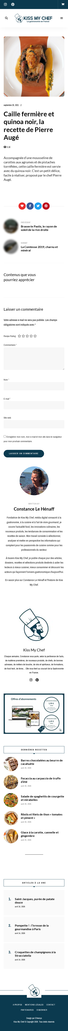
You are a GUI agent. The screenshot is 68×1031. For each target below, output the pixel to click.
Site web (7, 418)
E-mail (7, 399)
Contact (50, 1005)
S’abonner (42, 1010)
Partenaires (27, 1010)
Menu (61, 18)
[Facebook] (30, 206)
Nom (6, 380)
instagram (5, 4)
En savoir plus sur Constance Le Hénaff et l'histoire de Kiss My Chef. (34, 582)
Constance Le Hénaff (34, 508)
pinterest (12, 4)
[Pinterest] (46, 206)
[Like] (22, 206)
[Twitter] (38, 206)
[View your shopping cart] (63, 4)
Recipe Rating (10, 336)
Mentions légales (34, 1005)
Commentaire (10, 345)
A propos (17, 1005)
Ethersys (38, 1018)
